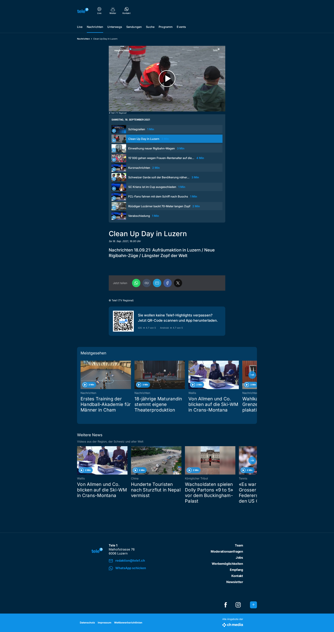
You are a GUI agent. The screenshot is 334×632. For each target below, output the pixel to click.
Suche (150, 27)
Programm (166, 27)
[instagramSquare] (238, 604)
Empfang (236, 570)
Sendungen (134, 27)
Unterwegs (114, 27)
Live (80, 27)
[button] (146, 283)
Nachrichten (95, 27)
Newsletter (234, 582)
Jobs (239, 557)
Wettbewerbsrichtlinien (128, 622)
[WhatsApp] (136, 283)
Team (239, 545)
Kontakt (237, 576)
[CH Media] (232, 624)
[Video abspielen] (167, 78)
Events (181, 27)
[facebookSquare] (225, 604)
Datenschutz (87, 622)
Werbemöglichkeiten (227, 563)
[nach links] (82, 375)
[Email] (157, 283)
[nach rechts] (252, 375)
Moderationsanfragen (227, 551)
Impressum (104, 622)
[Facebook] (167, 283)
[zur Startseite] (82, 10)
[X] (178, 283)
